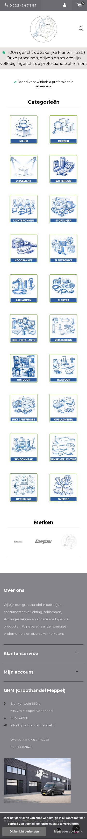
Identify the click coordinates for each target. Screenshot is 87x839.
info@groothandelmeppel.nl (32, 725)
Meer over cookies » (68, 831)
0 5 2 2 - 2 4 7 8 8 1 (23, 5)
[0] (79, 5)
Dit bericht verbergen (24, 831)
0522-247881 (19, 718)
